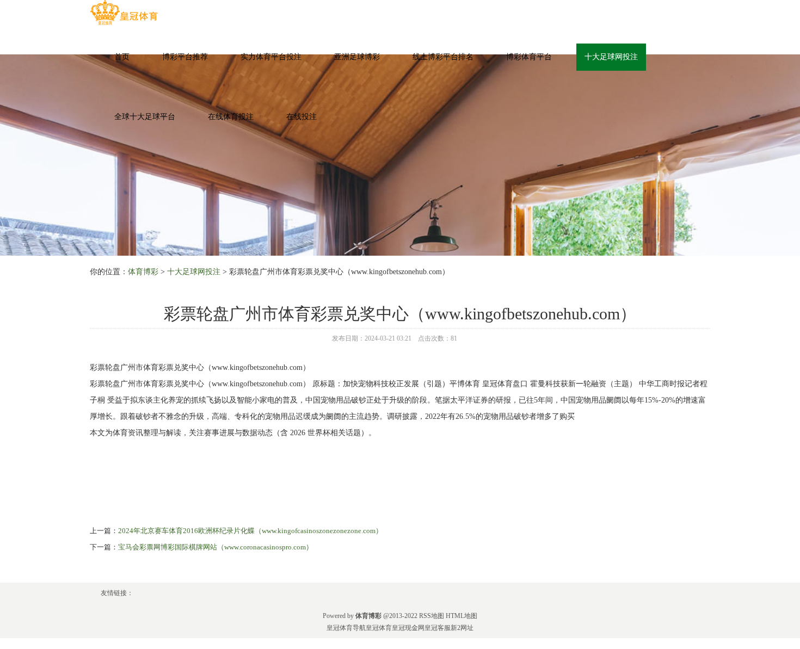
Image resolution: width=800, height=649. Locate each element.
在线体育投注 (231, 117)
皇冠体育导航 (346, 628)
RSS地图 (431, 616)
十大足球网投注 (611, 57)
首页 (122, 57)
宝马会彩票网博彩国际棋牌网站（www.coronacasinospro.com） (215, 547)
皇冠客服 (437, 628)
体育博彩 (143, 272)
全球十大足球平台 (144, 117)
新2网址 (462, 628)
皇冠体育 (379, 628)
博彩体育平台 (529, 57)
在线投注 (301, 117)
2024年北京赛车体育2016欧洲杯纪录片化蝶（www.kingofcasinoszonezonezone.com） (250, 531)
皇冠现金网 (408, 628)
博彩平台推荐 (185, 57)
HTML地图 (461, 616)
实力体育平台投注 (271, 57)
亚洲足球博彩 (357, 57)
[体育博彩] (124, 13)
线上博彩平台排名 (443, 57)
